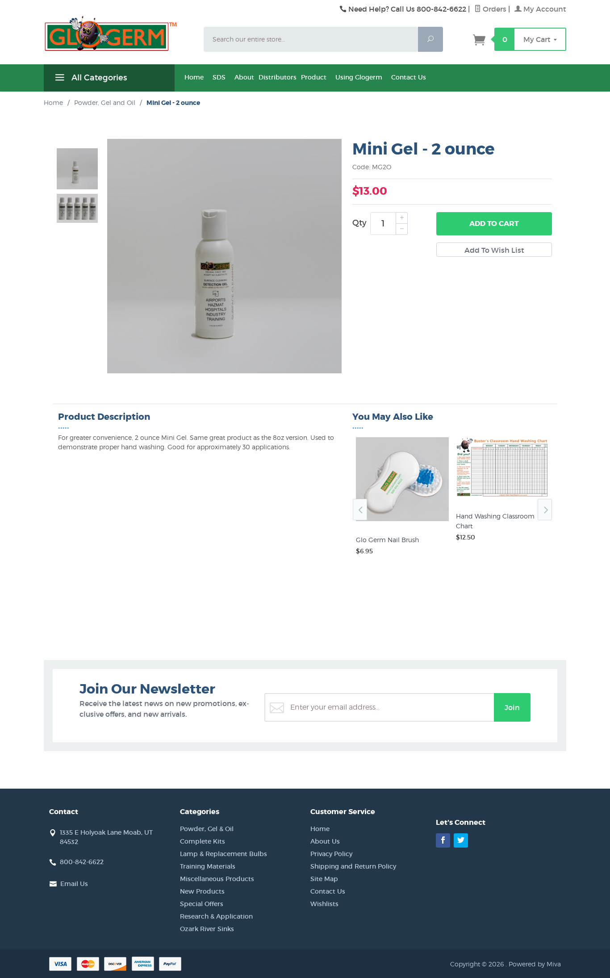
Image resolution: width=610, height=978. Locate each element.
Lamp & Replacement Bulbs (223, 854)
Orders (493, 8)
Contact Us (408, 77)
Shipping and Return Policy (353, 866)
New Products (202, 891)
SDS (219, 77)
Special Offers (201, 904)
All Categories (98, 78)
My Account (544, 8)
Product (313, 77)
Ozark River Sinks (207, 929)
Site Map (324, 879)
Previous (360, 509)
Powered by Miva (535, 964)
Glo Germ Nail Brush (387, 539)
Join (512, 707)
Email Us (74, 884)
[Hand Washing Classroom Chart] (502, 497)
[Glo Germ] (118, 33)
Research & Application (216, 916)
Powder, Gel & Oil (207, 829)
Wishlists (324, 904)
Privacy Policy (331, 854)
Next (545, 509)
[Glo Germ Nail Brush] (402, 521)
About (244, 77)
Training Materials (207, 866)
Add (494, 223)
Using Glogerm (358, 77)
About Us (325, 841)
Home (194, 77)
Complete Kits (202, 841)
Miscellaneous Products (217, 879)
